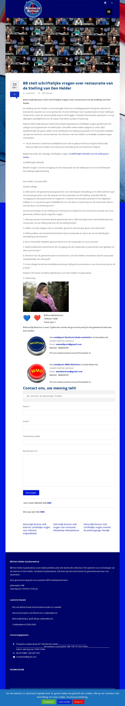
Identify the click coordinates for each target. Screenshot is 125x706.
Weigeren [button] (78, 702)
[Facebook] (105, 3)
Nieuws (49, 93)
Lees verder (64, 701)
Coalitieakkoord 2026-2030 (24, 624)
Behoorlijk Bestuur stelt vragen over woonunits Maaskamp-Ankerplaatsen (66, 527)
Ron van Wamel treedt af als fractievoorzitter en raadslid (36, 607)
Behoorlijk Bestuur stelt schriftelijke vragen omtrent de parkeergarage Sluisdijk (97, 527)
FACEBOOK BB (17, 669)
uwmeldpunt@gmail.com (69, 344)
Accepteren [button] (48, 701)
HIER (49, 503)
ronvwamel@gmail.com (26, 657)
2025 (43, 93)
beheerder (30, 93)
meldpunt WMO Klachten (67, 364)
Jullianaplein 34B (17, 585)
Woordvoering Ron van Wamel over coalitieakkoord (34, 613)
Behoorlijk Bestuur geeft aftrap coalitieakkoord (32, 618)
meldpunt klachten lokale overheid (72, 337)
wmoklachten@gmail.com (69, 371)
